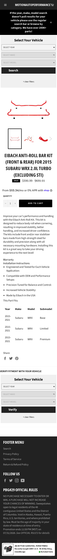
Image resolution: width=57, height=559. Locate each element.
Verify (13, 409)
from (31, 546)
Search (13, 70)
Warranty (8, 260)
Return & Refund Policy (15, 464)
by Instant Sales (47, 552)
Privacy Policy (11, 454)
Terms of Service (12, 459)
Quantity (7, 196)
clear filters (28, 81)
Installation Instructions (16, 263)
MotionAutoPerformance (28, 5)
